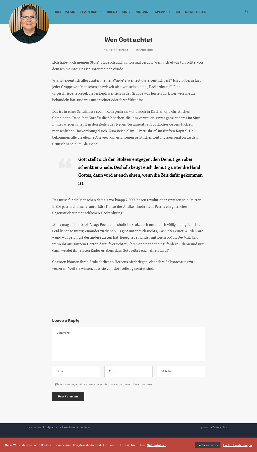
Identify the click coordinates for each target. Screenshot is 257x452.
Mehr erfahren (156, 445)
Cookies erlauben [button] (208, 445)
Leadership (90, 12)
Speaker (162, 12)
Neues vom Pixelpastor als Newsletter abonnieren (60, 427)
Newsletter (195, 12)
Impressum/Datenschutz (213, 427)
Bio (177, 12)
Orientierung (117, 12)
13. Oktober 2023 (116, 50)
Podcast (142, 12)
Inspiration (65, 12)
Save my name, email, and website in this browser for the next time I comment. (104, 384)
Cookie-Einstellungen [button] (237, 445)
